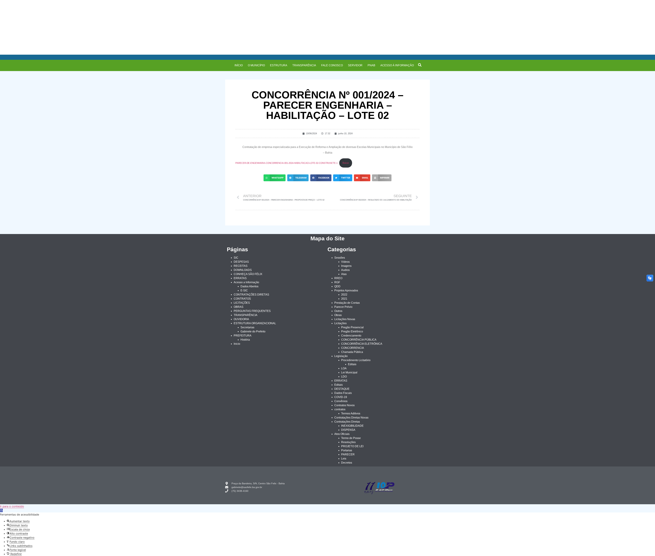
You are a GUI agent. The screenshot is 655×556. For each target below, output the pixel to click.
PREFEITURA (242, 335)
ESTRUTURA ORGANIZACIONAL (255, 323)
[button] (419, 64)
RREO (338, 278)
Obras (338, 315)
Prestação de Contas (347, 302)
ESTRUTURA (278, 65)
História (245, 339)
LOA (344, 368)
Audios (345, 270)
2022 (344, 294)
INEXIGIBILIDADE (352, 425)
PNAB (371, 65)
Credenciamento (351, 335)
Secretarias (247, 327)
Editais (352, 364)
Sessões (339, 257)
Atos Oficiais (342, 434)
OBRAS (238, 306)
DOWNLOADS (243, 270)
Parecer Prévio (343, 306)
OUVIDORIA (241, 319)
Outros (338, 311)
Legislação (341, 356)
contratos (339, 409)
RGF (337, 282)
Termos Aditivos (350, 413)
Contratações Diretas (347, 421)
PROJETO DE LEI (352, 446)
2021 (344, 298)
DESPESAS (241, 261)
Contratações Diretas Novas (351, 417)
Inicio (237, 343)
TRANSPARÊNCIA (304, 65)
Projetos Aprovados (346, 290)
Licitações (340, 323)
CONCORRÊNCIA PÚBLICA (358, 339)
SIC (236, 257)
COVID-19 (340, 397)
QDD (337, 286)
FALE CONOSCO (332, 65)
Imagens (346, 265)
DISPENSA (348, 429)
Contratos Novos (344, 405)
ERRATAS (240, 278)
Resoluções (348, 442)
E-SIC (244, 290)
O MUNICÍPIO (256, 65)
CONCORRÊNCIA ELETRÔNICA (361, 343)
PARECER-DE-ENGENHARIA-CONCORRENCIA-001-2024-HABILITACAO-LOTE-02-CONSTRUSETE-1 (286, 163)
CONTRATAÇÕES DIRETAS (251, 294)
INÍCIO (239, 65)
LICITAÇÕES (242, 302)
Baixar (346, 163)
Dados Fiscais (343, 393)
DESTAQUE (342, 388)
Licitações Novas (344, 319)
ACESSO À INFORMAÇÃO (397, 65)
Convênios (340, 401)
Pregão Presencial (352, 327)
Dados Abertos (249, 286)
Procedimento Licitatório (355, 360)
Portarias (346, 450)
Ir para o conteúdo (12, 506)
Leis (343, 458)
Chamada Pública (352, 352)
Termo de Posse (351, 438)
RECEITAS (241, 265)
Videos (345, 261)
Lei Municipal (349, 372)
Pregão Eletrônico (352, 331)
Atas (344, 274)
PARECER (348, 454)
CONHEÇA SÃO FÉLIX (248, 274)
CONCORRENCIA (352, 347)
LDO (344, 376)
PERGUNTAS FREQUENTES (252, 311)
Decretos (346, 462)
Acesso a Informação (246, 282)
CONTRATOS (242, 298)
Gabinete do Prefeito (253, 331)
